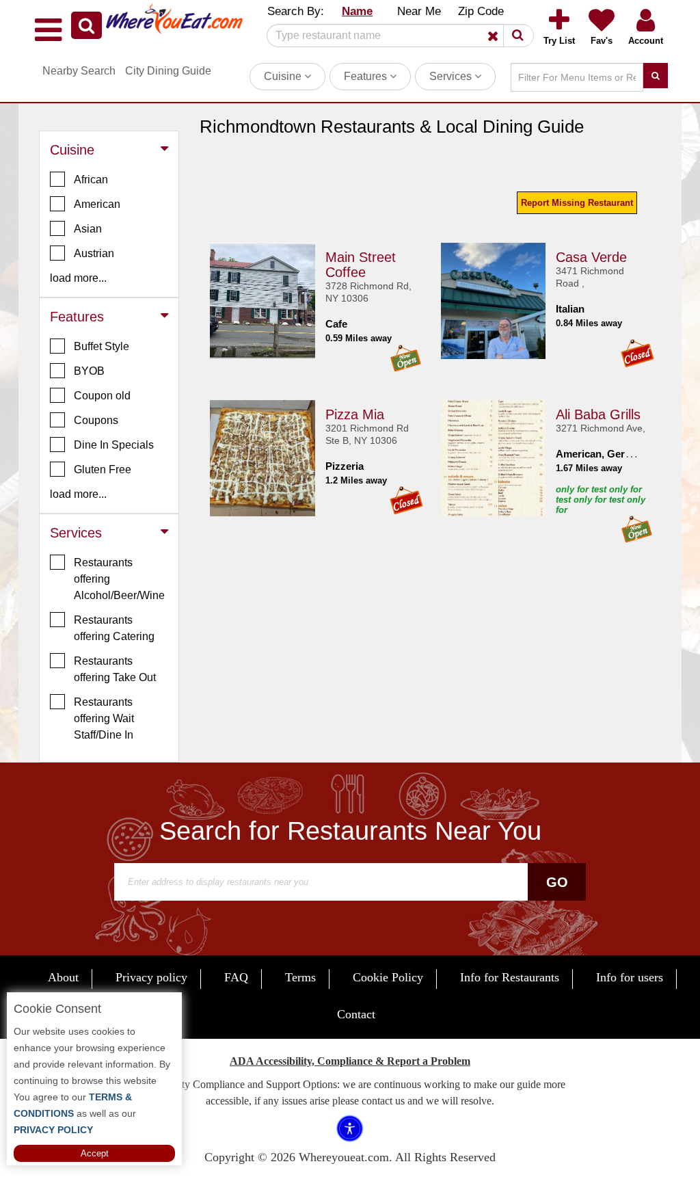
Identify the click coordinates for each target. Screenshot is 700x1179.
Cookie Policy (388, 977)
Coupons (96, 420)
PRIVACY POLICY (53, 1129)
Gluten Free (102, 469)
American (97, 204)
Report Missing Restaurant (577, 203)
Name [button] (357, 11)
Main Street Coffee (360, 265)
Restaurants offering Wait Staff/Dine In (104, 718)
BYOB (89, 371)
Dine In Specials (114, 445)
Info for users (629, 977)
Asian (88, 229)
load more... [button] (78, 278)
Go (557, 882)
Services (451, 76)
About (63, 977)
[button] (86, 25)
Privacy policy (151, 977)
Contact (356, 1014)
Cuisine (284, 76)
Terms (300, 977)
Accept (95, 1153)
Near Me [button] (419, 11)
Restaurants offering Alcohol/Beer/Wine (119, 579)
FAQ (236, 977)
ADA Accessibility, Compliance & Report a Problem (350, 1061)
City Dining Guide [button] (168, 71)
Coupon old (102, 395)
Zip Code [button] (481, 11)
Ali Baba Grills (598, 414)
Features (367, 76)
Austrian (94, 253)
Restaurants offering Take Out (115, 669)
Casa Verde (591, 257)
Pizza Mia (354, 414)
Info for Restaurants (509, 977)
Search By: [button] (295, 11)
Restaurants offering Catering (114, 628)
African (91, 179)
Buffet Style (101, 346)
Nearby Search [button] (79, 71)
